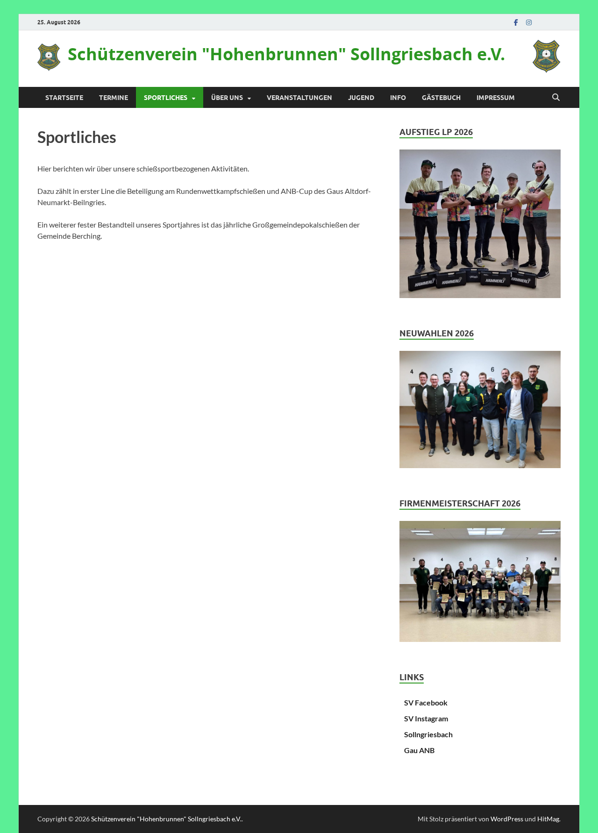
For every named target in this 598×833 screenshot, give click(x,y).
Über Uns (227, 97)
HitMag (548, 819)
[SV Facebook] (515, 22)
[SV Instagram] (528, 22)
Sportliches (165, 97)
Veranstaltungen (299, 97)
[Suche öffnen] (556, 97)
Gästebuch (441, 97)
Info (398, 97)
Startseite (64, 97)
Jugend (361, 97)
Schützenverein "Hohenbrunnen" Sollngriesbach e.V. (286, 54)
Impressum (496, 97)
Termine (113, 97)
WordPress (507, 819)
